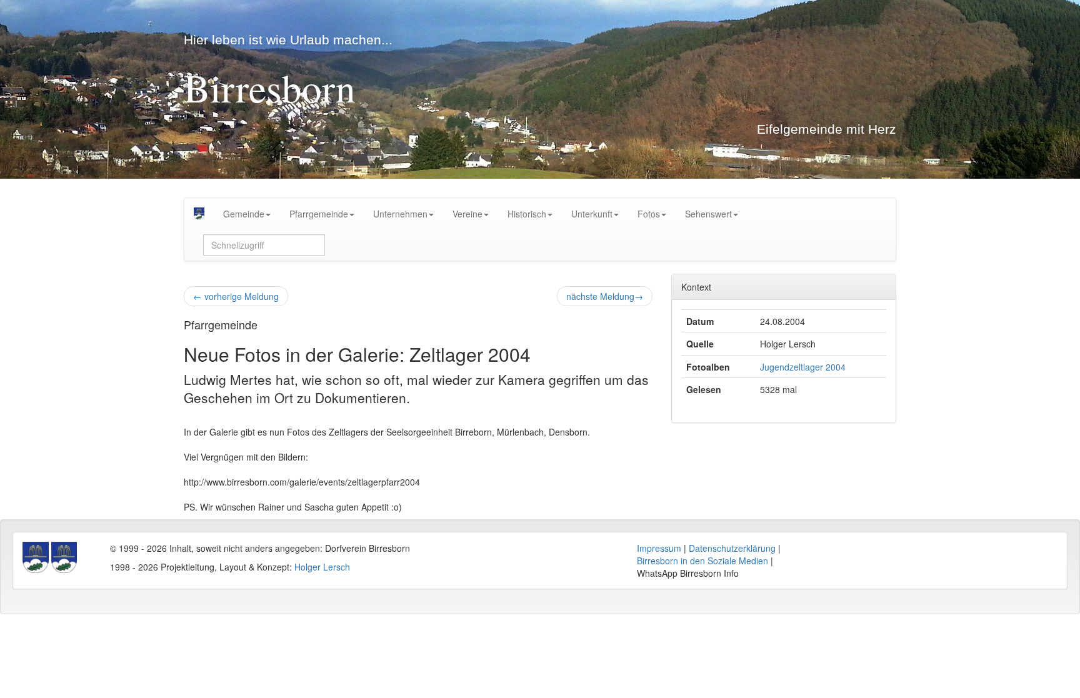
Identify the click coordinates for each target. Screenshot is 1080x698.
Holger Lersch (322, 567)
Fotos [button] (649, 213)
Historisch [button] (527, 213)
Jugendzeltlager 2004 (803, 367)
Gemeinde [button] (243, 213)
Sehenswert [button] (708, 213)
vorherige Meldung (236, 296)
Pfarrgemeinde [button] (318, 213)
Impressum (659, 548)
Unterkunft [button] (591, 213)
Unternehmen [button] (400, 213)
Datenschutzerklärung (732, 548)
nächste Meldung (604, 296)
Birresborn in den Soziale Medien (702, 560)
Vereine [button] (467, 213)
